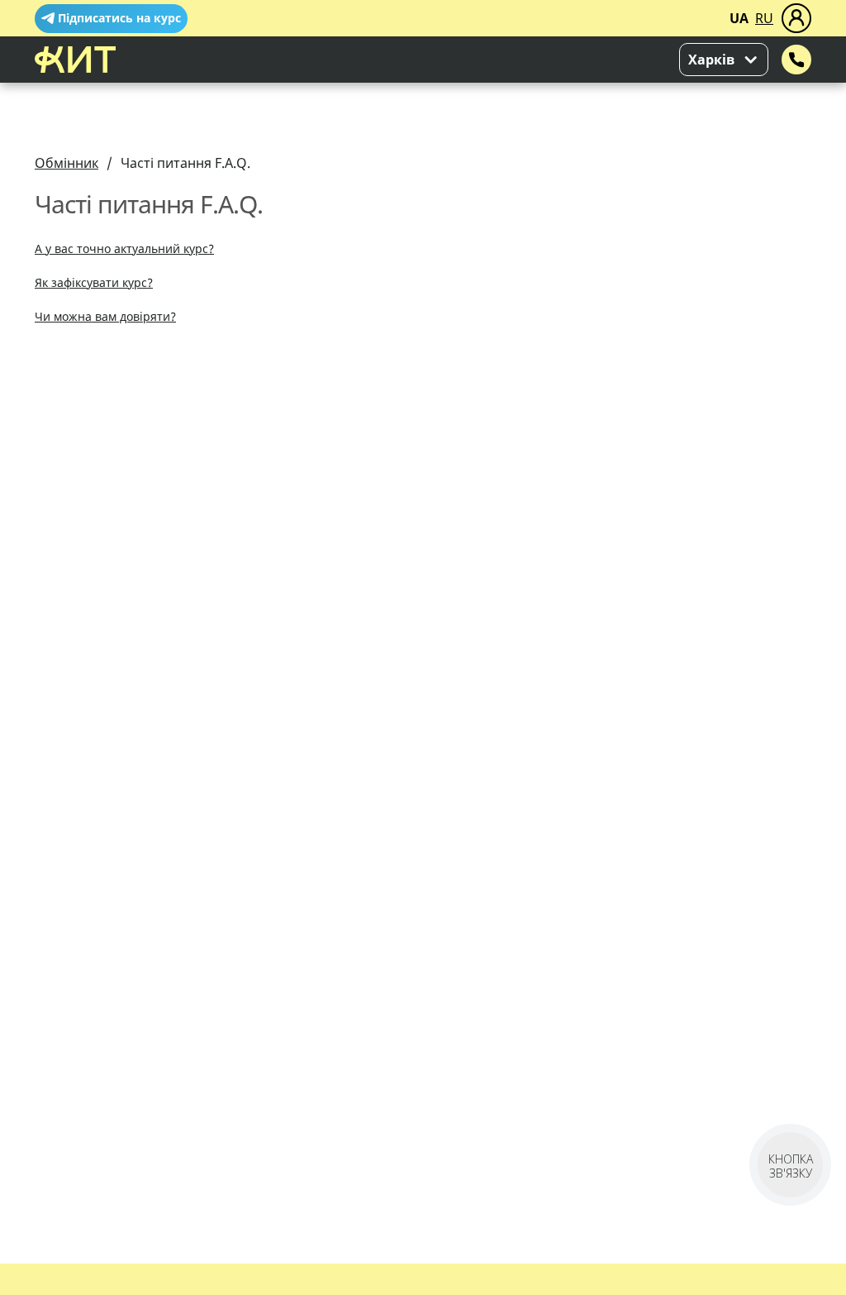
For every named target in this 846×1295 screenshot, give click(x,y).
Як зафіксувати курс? (94, 282)
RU (764, 18)
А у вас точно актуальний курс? (124, 248)
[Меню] (796, 18)
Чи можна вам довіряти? (105, 316)
